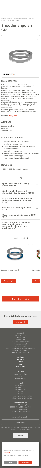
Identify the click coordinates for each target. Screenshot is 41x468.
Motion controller (20, 346)
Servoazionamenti (20, 344)
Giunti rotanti (20, 335)
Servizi (20, 362)
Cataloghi (20, 357)
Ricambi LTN (20, 366)
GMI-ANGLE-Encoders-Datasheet (15, 169)
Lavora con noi (20, 378)
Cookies (21, 392)
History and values (20, 374)
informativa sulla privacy (34, 427)
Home (3, 18)
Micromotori (20, 337)
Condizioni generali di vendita (20, 396)
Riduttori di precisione (20, 352)
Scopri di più (9, 281)
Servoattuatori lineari (20, 350)
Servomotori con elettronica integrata (20, 348)
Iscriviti (20, 436)
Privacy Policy (20, 385)
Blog (20, 364)
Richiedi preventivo (20, 299)
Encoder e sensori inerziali (19, 18)
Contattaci (20, 322)
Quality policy (20, 387)
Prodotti (8, 18)
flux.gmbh (13, 116)
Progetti (20, 359)
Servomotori (20, 340)
